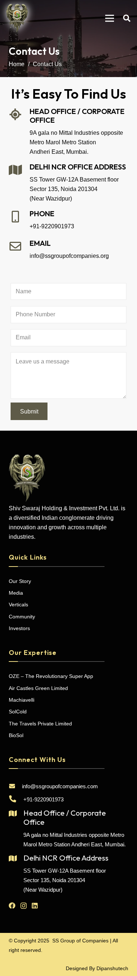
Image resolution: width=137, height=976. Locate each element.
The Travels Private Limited (40, 724)
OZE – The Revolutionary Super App (51, 676)
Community (22, 616)
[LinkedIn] (35, 905)
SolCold (18, 711)
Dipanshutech (112, 968)
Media (16, 593)
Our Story (20, 581)
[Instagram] (23, 906)
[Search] (127, 18)
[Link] (17, 18)
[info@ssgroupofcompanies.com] (15, 786)
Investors (19, 628)
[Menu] (109, 18)
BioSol (16, 735)
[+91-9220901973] (16, 799)
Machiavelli (21, 700)
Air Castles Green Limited (38, 688)
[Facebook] (12, 905)
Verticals (18, 604)
